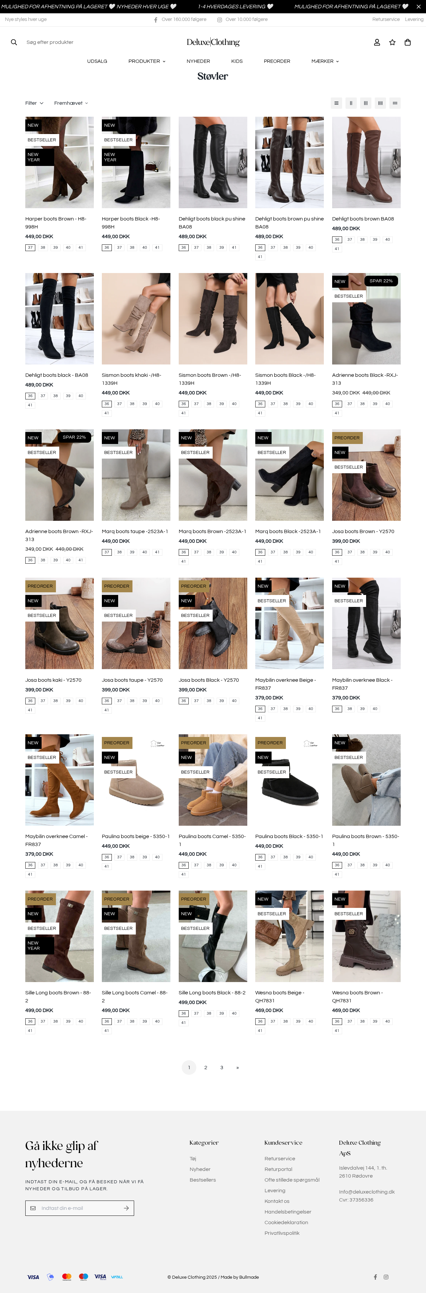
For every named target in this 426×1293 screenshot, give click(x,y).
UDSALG (97, 61)
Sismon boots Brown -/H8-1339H (210, 379)
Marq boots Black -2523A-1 (288, 531)
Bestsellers (203, 1180)
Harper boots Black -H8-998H (131, 222)
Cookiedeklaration (286, 1222)
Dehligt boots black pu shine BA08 (212, 222)
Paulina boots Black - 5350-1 (289, 836)
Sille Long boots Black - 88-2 (212, 992)
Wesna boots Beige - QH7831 (280, 996)
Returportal (278, 1169)
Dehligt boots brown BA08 (363, 218)
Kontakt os (277, 1201)
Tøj (193, 1158)
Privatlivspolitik (282, 1233)
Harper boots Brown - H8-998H (56, 222)
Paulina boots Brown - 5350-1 (365, 840)
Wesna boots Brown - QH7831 (357, 996)
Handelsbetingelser (288, 1212)
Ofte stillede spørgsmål (292, 1180)
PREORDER (277, 61)
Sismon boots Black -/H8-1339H (285, 379)
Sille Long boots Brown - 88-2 (58, 996)
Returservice (386, 19)
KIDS (237, 61)
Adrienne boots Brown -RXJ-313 (59, 535)
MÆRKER (322, 61)
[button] (406, 42)
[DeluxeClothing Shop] (213, 42)
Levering (414, 19)
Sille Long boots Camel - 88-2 (135, 996)
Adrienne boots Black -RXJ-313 (365, 379)
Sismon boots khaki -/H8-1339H (131, 379)
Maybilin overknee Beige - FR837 (285, 684)
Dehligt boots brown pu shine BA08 (289, 222)
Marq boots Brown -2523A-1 (213, 531)
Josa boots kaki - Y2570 (53, 680)
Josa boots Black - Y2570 (209, 680)
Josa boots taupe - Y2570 (132, 680)
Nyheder (200, 1169)
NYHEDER (198, 61)
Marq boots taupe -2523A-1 (135, 531)
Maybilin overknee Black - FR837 (362, 684)
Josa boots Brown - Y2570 (363, 531)
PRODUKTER (144, 61)
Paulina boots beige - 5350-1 (136, 836)
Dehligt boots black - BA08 (56, 375)
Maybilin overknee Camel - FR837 (56, 840)
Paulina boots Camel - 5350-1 (212, 840)
